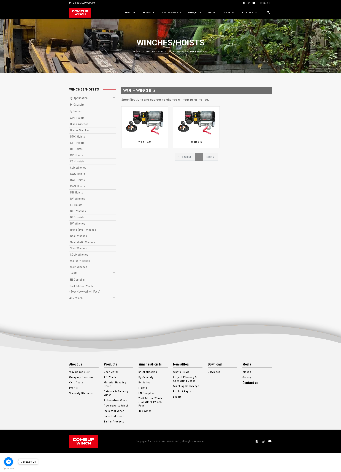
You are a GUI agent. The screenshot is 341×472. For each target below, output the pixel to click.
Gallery (246, 377)
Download (229, 12)
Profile (73, 387)
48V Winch (76, 298)
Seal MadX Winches (82, 242)
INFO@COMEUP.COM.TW (82, 3)
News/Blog (194, 12)
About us (129, 12)
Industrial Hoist (114, 416)
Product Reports (183, 391)
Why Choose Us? (79, 371)
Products (148, 12)
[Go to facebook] (8, 461)
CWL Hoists (77, 180)
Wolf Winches (199, 51)
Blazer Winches (80, 130)
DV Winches (77, 198)
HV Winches (77, 223)
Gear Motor (111, 371)
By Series (179, 51)
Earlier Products (114, 421)
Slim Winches (78, 248)
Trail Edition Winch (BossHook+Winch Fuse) (150, 402)
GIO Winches (78, 211)
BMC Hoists (77, 136)
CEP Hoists (77, 142)
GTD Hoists (77, 217)
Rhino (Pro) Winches (83, 229)
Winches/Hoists (171, 12)
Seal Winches (78, 236)
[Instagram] (249, 3)
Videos (246, 371)
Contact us (249, 12)
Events (177, 396)
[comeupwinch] (80, 13)
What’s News (181, 371)
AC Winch (110, 377)
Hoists (73, 273)
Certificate (76, 382)
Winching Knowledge (186, 386)
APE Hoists (77, 118)
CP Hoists (76, 155)
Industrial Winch (114, 411)
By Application (78, 98)
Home (136, 51)
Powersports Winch (116, 405)
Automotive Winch (115, 400)
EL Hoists (76, 205)
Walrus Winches (80, 261)
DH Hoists (76, 192)
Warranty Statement (82, 393)
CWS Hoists (77, 186)
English (265, 3)
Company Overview (81, 377)
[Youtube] (253, 3)
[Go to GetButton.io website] (8, 468)
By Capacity (77, 104)
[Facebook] (244, 3)
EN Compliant (77, 279)
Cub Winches (78, 167)
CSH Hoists (77, 161)
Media (211, 12)
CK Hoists (76, 149)
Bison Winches (79, 124)
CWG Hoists (77, 174)
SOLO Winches (79, 254)
